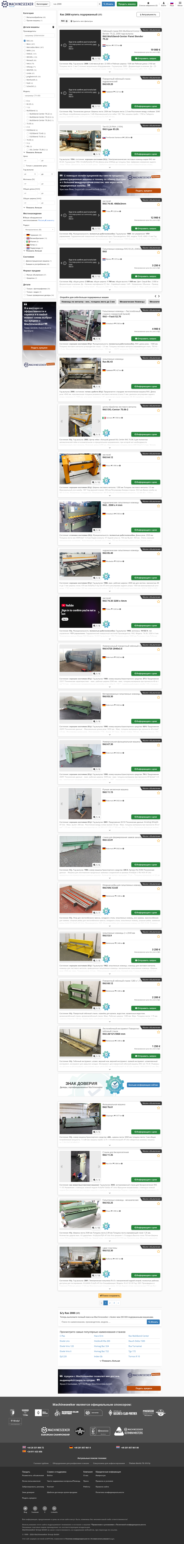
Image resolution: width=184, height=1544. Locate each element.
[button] (180, 4)
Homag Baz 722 (101, 1351)
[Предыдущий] (62, 45)
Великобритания (38, 238)
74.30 (30, 140)
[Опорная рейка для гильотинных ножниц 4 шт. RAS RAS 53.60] (80, 899)
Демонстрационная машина (39, 261)
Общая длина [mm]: (31, 189)
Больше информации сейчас (143, 1085)
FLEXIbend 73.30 (38, 136)
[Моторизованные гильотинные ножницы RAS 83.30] (80, 708)
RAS (30, 41)
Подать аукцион (144, 190)
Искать (109, 4)
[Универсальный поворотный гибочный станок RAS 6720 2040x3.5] (80, 660)
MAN (31, 50)
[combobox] (39, 229)
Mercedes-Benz (35, 47)
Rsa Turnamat (135, 1346)
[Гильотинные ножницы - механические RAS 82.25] (80, 1214)
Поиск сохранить (111, 1295)
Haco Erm (98, 1336)
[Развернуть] (110, 72)
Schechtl (31, 86)
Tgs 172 (132, 1351)
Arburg (31, 67)
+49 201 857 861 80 (130, 1447)
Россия (46, 220)
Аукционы (32, 278)
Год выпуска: (28, 169)
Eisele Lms (65, 1341)
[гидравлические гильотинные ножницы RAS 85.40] (80, 564)
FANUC (31, 54)
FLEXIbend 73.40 (38, 133)
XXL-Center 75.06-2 (39, 149)
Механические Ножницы (132, 301)
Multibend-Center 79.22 (41, 114)
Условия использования (100, 1539)
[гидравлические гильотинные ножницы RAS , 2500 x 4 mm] (80, 516)
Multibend (32, 110)
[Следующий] (99, 45)
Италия (34, 241)
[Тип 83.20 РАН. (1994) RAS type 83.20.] (80, 140)
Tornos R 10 (134, 1356)
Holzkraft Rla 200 (102, 1341)
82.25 (30, 104)
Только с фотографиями (38, 288)
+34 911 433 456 (34, 1451)
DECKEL (32, 57)
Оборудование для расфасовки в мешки (71, 1463)
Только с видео (34, 292)
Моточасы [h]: (29, 179)
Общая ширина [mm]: (32, 198)
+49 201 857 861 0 (82, 1447)
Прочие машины (34, 20)
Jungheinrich (34, 76)
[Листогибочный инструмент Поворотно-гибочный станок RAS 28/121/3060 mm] (80, 1042)
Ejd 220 (63, 1356)
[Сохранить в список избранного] (158, 34)
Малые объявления (36, 275)
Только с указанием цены (36, 165)
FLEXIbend (32, 130)
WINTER (31, 70)
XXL (29, 146)
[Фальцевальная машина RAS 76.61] (80, 1118)
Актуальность (148, 14)
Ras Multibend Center (139, 1336)
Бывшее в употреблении (37, 264)
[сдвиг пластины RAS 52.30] (80, 1262)
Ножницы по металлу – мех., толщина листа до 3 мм (88, 301)
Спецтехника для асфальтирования (109, 1463)
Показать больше (111, 1360)
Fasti (30, 83)
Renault (31, 60)
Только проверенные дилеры (40, 295)
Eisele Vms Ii (65, 1351)
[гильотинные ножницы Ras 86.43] (80, 373)
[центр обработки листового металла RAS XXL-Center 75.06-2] (80, 421)
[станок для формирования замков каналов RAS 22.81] (80, 851)
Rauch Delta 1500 (137, 1341)
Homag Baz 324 (101, 1346)
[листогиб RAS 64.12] (80, 468)
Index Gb (98, 1356)
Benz (31, 44)
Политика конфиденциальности (77, 1539)
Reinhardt (32, 80)
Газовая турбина (41, 1463)
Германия (35, 235)
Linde (30, 73)
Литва (33, 245)
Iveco (30, 63)
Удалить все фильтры (82, 21)
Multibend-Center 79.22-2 (42, 117)
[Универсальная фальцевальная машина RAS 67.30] (80, 755)
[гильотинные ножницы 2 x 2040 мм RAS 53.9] (80, 947)
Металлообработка (36, 17)
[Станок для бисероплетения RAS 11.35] (80, 1166)
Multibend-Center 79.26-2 (42, 120)
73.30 (30, 123)
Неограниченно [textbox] (33, 229)
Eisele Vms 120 (67, 1346)
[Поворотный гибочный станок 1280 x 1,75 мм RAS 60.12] (80, 995)
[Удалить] (99, 4)
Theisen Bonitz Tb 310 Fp (139, 1463)
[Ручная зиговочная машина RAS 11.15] (80, 803)
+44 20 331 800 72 (35, 1447)
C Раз (62, 1336)
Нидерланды (36, 248)
